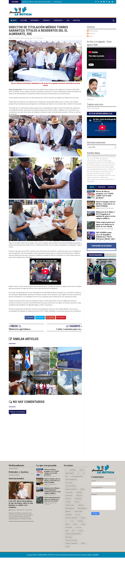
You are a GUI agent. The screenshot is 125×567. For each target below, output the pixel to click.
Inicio (14, 20)
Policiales (80, 521)
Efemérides (78, 498)
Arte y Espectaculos (77, 476)
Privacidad (58, 20)
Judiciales (80, 505)
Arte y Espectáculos (71, 479)
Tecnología (68, 537)
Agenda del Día (69, 473)
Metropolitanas (82, 508)
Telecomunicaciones (71, 540)
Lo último (23, 20)
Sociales (80, 530)
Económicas (68, 495)
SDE (73, 530)
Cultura (82, 489)
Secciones (34, 20)
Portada (83, 524)
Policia (72, 521)
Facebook (30, 317)
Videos (67, 546)
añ (83, 473)
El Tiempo (68, 502)
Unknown (92, 33)
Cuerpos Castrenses (71, 489)
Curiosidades (69, 492)
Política (75, 524)
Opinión (83, 518)
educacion (79, 495)
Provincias (78, 527)
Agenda (81, 470)
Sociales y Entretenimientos (73, 533)
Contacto (46, 20)
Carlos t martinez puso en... (69, 329)
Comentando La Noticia (46, 555)
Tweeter (41, 317)
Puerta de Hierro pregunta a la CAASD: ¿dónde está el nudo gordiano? (31, 1)
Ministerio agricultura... (20, 329)
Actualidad (73, 470)
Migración (68, 511)
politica (67, 524)
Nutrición (77, 514)
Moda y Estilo (78, 511)
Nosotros (76, 20)
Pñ (66, 521)
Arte (66, 476)
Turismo (83, 543)
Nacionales (68, 514)
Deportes (79, 492)
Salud (67, 530)
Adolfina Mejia (93, 31)
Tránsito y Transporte (71, 543)
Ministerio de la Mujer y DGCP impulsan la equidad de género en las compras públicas (106, 215)
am (78, 473)
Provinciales (68, 527)
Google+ (51, 317)
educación (68, 498)
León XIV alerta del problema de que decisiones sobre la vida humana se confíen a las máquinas (21, 504)
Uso (68, 20)
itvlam (91, 36)
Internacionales (69, 505)
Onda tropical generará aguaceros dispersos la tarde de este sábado (105, 224)
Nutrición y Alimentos (71, 518)
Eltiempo (77, 502)
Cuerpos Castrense (70, 486)
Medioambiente (69, 508)
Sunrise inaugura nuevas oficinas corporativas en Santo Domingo (106, 204)
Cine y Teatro (68, 482)
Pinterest (61, 317)
